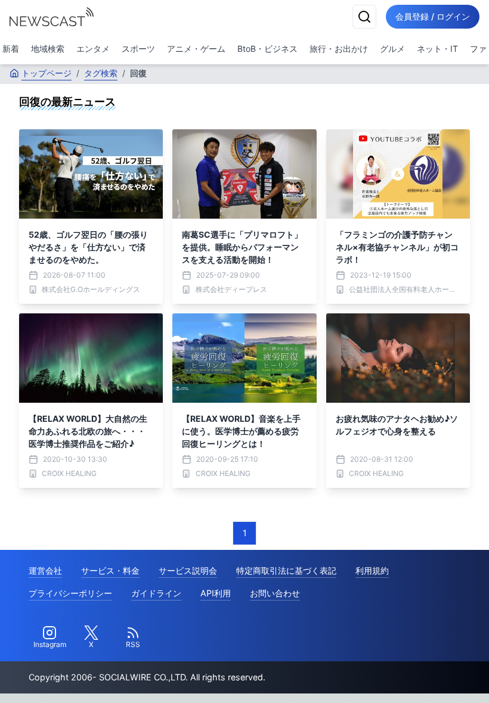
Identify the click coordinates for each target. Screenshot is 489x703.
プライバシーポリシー (70, 593)
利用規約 (372, 570)
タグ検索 (100, 73)
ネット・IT (437, 48)
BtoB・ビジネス (267, 48)
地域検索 (47, 48)
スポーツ (138, 48)
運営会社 (45, 570)
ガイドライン (156, 593)
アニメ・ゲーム (196, 48)
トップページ (46, 73)
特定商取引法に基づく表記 (286, 570)
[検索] (364, 17)
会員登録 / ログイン (432, 16)
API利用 (215, 593)
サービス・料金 (110, 570)
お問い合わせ (275, 593)
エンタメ (93, 48)
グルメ (392, 48)
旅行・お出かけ (339, 48)
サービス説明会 (188, 570)
